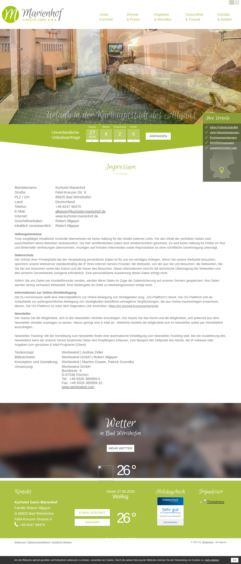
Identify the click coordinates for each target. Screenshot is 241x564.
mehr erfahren (212, 560)
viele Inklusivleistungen (224, 132)
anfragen (158, 136)
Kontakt (232, 15)
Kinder (133, 127)
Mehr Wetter (120, 448)
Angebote (201, 15)
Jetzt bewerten (170, 522)
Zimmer (187, 15)
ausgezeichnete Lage (223, 147)
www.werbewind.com (78, 387)
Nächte (106, 127)
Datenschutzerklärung (39, 542)
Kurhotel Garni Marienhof (170, 516)
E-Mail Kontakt (92, 512)
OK (234, 560)
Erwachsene (120, 127)
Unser (174, 15)
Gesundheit (217, 15)
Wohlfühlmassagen (222, 142)
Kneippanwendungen (223, 137)
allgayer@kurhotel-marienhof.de (80, 211)
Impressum (20, 542)
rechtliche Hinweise (62, 542)
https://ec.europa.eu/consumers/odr (133, 306)
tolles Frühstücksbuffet (224, 127)
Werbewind (207, 542)
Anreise (92, 127)
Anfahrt (92, 522)
